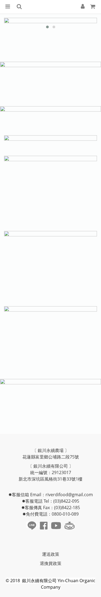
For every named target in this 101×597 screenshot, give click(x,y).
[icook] (69, 525)
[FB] (43, 525)
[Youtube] (56, 525)
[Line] (31, 525)
